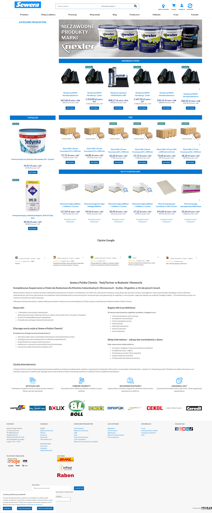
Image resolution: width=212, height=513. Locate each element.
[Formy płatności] (130, 380)
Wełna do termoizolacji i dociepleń (86, 441)
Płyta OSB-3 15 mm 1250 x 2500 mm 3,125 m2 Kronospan (166, 151)
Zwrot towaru (112, 430)
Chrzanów (43, 446)
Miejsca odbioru (48, 14)
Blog (115, 14)
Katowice (43, 435)
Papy (75, 435)
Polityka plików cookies (149, 430)
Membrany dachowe (81, 430)
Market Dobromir (46, 450)
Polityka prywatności (148, 433)
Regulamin (111, 428)
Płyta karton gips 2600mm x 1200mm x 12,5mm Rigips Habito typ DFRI (70, 206)
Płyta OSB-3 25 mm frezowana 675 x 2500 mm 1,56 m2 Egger (94, 151)
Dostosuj (7, 508)
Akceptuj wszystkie (45, 508)
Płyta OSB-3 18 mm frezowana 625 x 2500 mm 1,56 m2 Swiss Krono (142, 151)
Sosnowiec (44, 437)
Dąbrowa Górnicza (46, 430)
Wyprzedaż (95, 14)
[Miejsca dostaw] (81, 380)
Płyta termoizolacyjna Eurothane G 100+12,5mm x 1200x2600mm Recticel (166, 206)
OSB (75, 433)
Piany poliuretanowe (81, 437)
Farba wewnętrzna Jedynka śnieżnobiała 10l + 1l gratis (32, 159)
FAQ (142, 435)
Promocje (72, 14)
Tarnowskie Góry (46, 439)
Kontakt (195, 14)
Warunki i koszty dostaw (116, 435)
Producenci (135, 14)
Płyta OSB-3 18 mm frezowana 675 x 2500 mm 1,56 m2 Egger (70, 151)
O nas (175, 14)
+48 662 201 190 (18, 437)
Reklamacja (111, 433)
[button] (61, 38)
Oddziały (157, 14)
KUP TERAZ (32, 172)
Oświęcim (43, 448)
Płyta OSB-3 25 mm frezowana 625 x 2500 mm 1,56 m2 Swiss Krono (118, 151)
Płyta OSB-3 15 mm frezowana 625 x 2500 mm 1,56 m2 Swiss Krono (190, 151)
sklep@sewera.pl (12, 435)
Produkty (24, 14)
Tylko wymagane (24, 508)
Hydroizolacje (79, 428)
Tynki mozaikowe (80, 439)
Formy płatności (113, 437)
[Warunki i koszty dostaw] (33, 380)
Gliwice (42, 433)
